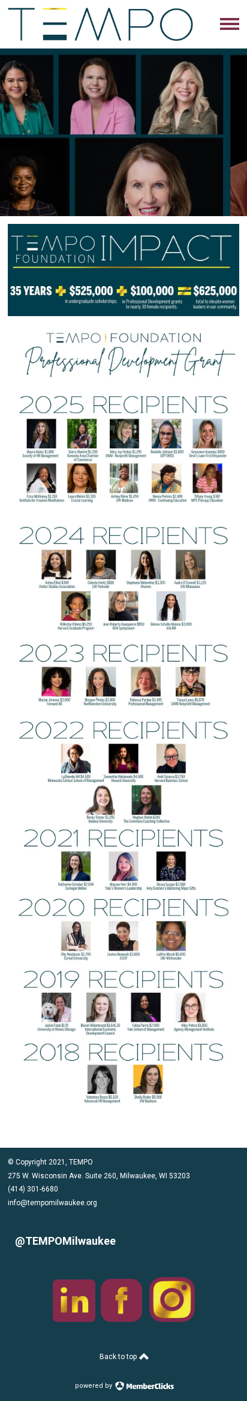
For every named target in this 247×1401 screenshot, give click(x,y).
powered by (94, 1386)
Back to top (119, 1357)
